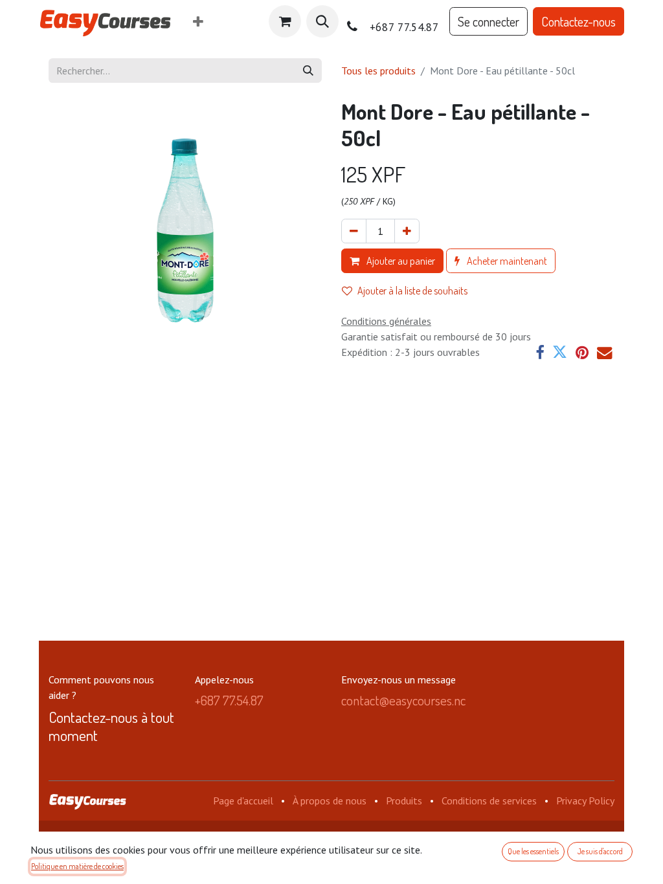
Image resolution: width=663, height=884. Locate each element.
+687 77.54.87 (229, 700)
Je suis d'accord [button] (600, 851)
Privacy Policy (585, 800)
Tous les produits (378, 70)
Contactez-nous (578, 21)
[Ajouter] (407, 231)
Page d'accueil (243, 800)
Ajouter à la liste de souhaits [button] (412, 290)
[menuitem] (198, 21)
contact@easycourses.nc (403, 700)
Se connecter (488, 21)
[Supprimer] (353, 231)
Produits (404, 800)
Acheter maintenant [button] (506, 260)
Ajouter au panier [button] (400, 260)
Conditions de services (489, 800)
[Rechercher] (308, 70)
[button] (322, 21)
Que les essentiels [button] (533, 851)
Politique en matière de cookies (77, 866)
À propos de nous (329, 800)
